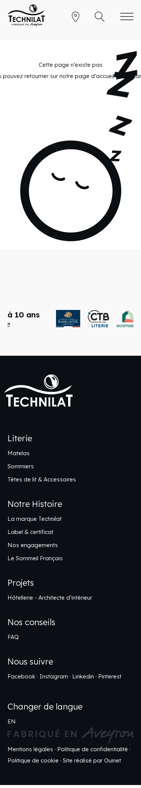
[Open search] (99, 16)
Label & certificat (30, 531)
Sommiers (21, 466)
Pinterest (109, 676)
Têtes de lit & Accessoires (42, 479)
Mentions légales (30, 749)
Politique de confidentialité (92, 749)
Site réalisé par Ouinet (92, 760)
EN (12, 721)
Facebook (21, 676)
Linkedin (83, 676)
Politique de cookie (33, 760)
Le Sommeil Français (35, 558)
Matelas (19, 453)
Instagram (53, 676)
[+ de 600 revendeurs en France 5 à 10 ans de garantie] (70, 319)
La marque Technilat (35, 518)
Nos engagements (33, 545)
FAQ (13, 637)
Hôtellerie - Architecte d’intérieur (50, 597)
